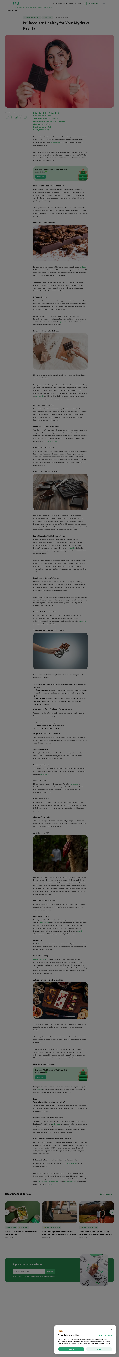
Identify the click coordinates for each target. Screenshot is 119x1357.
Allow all (71, 1349)
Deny (99, 1349)
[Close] (111, 1330)
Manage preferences (105, 1335)
